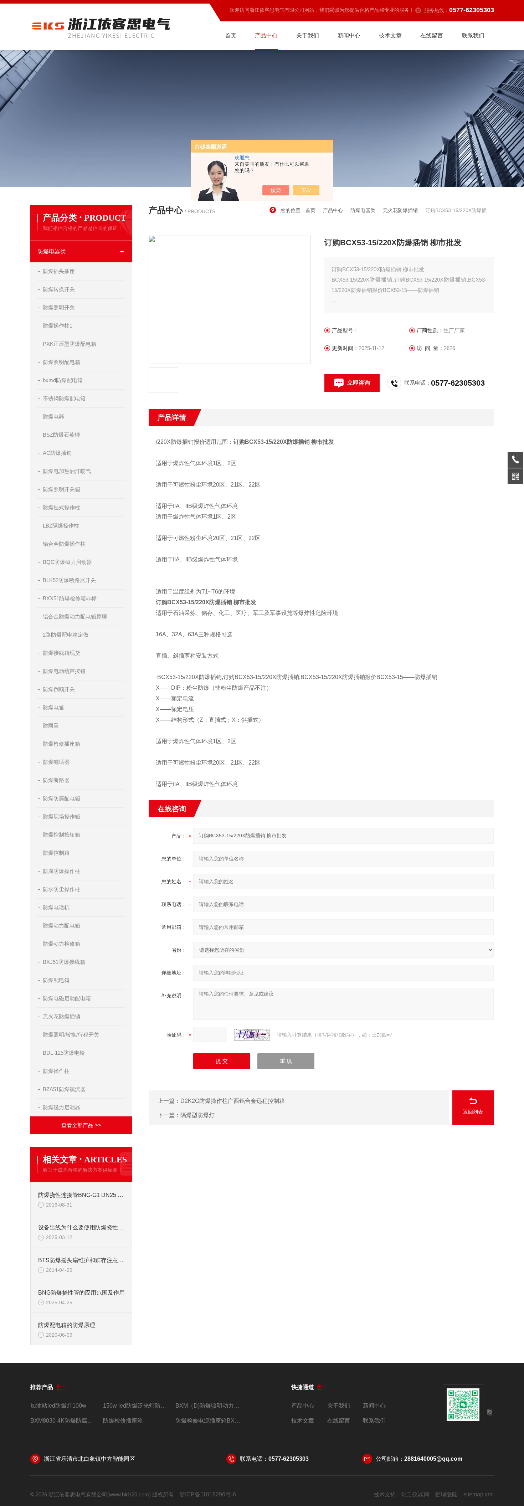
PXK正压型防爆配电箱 (69, 344)
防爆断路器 (56, 780)
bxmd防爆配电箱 (63, 380)
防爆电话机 (56, 907)
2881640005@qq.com (433, 1459)
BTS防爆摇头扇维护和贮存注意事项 (81, 1260)
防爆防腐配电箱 (61, 798)
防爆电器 (53, 416)
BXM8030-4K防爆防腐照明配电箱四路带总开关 (63, 1421)
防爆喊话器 (56, 762)
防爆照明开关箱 (61, 489)
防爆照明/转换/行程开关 (71, 1035)
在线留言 (431, 35)
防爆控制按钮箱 (61, 835)
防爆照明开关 (59, 307)
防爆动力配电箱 (61, 925)
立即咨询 (358, 383)
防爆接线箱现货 (61, 653)
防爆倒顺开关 (59, 689)
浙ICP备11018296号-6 (207, 1494)
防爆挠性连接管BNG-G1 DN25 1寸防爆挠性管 (81, 1195)
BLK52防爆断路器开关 (69, 580)
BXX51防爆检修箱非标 (70, 598)
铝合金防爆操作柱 (64, 544)
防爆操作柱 (56, 1071)
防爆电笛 (53, 707)
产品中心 (266, 35)
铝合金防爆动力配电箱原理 (75, 616)
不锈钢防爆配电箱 (64, 398)
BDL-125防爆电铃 (64, 1053)
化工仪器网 (415, 1494)
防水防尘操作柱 (61, 889)
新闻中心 (349, 35)
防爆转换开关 (59, 289)
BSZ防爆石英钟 (61, 435)
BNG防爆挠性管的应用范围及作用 (81, 1293)
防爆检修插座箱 (61, 744)
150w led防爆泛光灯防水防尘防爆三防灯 (136, 1406)
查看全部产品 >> (81, 1125)
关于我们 (307, 35)
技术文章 (390, 35)
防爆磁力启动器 (61, 1107)
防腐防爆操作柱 (61, 871)
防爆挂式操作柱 (61, 507)
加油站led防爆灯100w (58, 1406)
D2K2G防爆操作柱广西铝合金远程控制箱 (232, 1101)
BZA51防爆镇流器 (64, 1089)
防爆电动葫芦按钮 (64, 671)
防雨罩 (51, 726)
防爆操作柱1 (57, 326)
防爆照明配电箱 (61, 362)
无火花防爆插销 (61, 1016)
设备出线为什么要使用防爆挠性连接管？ (81, 1227)
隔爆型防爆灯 (197, 1115)
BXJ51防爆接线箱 (64, 962)
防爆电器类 (51, 251)
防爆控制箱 (56, 853)
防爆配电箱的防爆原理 (66, 1325)
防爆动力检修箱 (61, 944)
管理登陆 (446, 1494)
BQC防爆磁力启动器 (67, 562)
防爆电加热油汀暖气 (67, 471)
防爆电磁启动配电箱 (67, 998)
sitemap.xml (478, 1494)
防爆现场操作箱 (61, 816)
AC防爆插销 (57, 453)
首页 (230, 35)
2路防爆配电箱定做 (65, 635)
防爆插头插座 (59, 271)
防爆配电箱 (56, 980)
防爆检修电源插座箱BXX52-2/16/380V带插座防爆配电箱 (208, 1421)
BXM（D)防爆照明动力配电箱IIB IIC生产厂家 (208, 1406)
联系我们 (473, 35)
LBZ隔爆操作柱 (61, 526)
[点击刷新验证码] (252, 1035)
